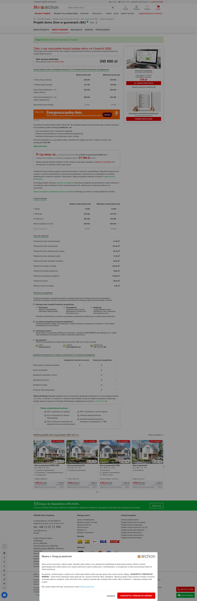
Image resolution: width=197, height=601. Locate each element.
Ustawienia (111, 595)
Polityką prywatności (86, 586)
